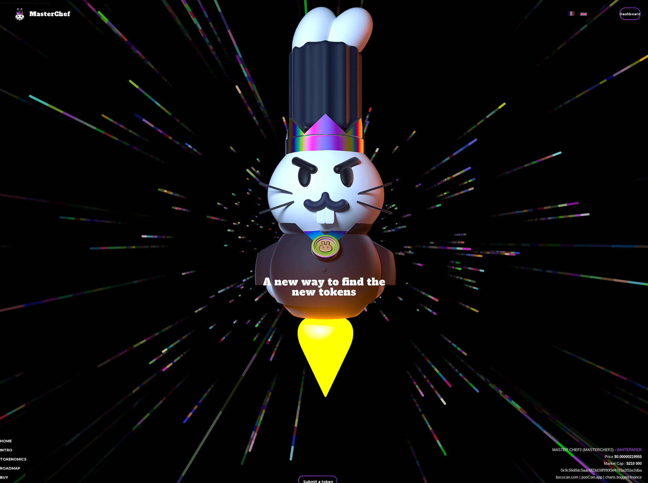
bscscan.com (567, 477)
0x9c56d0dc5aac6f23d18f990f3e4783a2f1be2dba (601, 470)
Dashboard (630, 14)
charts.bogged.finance (623, 477)
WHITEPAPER (629, 450)
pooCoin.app (591, 477)
